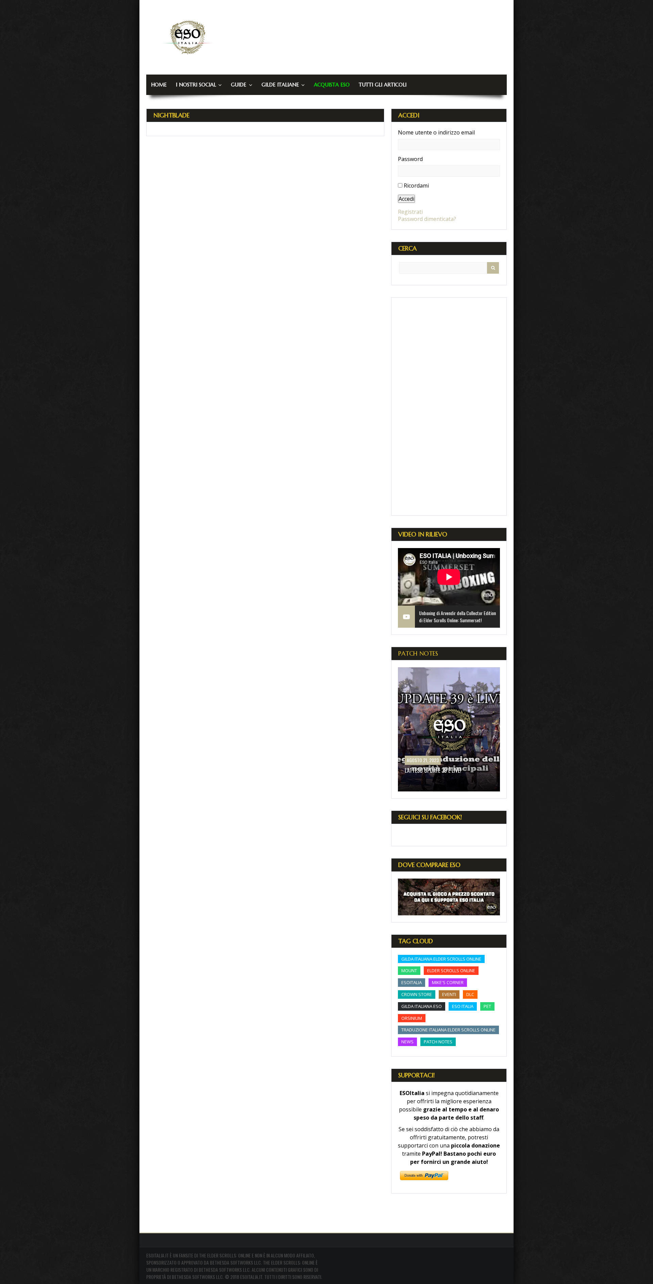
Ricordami (416, 185)
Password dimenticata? (427, 219)
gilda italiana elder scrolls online (441, 959)
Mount (409, 970)
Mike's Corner (448, 982)
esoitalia (411, 982)
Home (159, 84)
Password (410, 159)
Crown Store (416, 994)
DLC (470, 994)
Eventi (449, 994)
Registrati (410, 211)
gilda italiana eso (421, 1006)
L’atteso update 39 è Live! (433, 770)
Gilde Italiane (280, 84)
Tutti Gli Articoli (382, 84)
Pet (487, 1006)
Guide (238, 84)
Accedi (406, 199)
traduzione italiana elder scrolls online (448, 1030)
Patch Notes (418, 653)
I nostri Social (196, 84)
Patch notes (438, 1042)
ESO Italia (462, 1006)
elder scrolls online (451, 970)
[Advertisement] (449, 406)
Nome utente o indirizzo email (436, 132)
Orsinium (411, 1018)
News (407, 1042)
